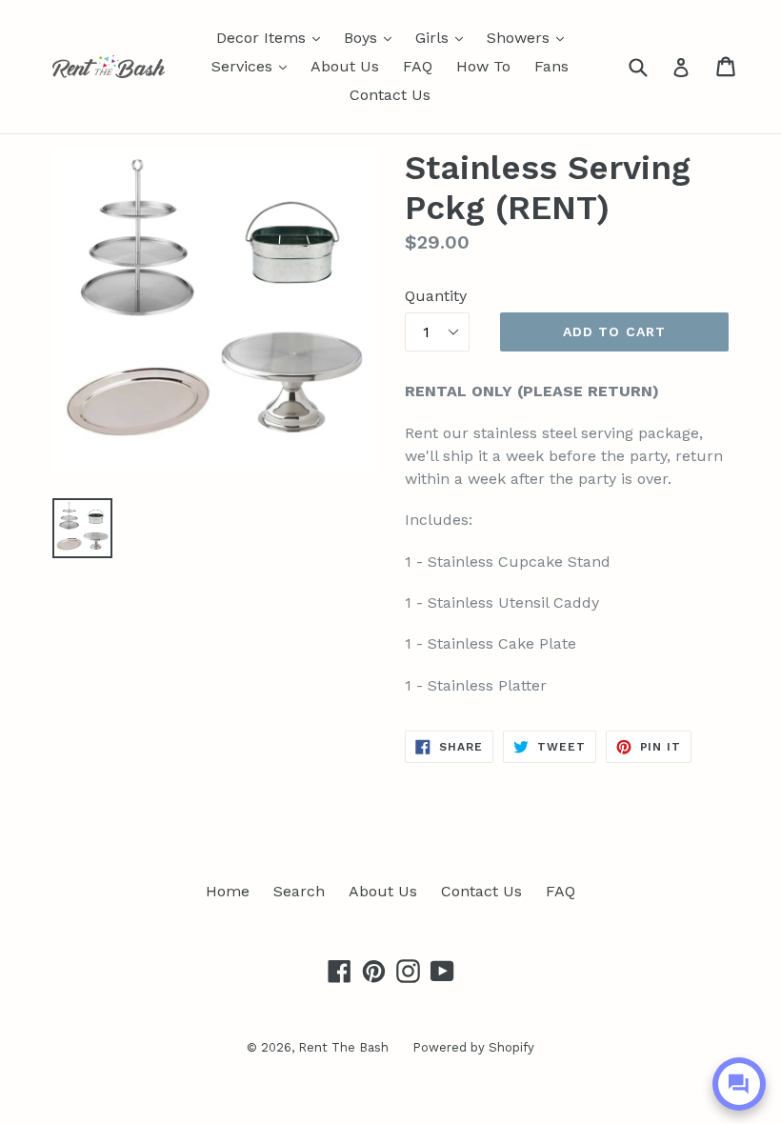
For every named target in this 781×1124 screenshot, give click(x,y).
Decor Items (273, 37)
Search (299, 891)
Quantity (436, 296)
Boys (372, 37)
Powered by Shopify (473, 1047)
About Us (344, 66)
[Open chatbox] (739, 1084)
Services (253, 65)
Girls (443, 37)
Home (228, 891)
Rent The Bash (343, 1047)
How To (483, 66)
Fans (551, 66)
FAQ (417, 66)
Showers (530, 37)
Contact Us (390, 95)
